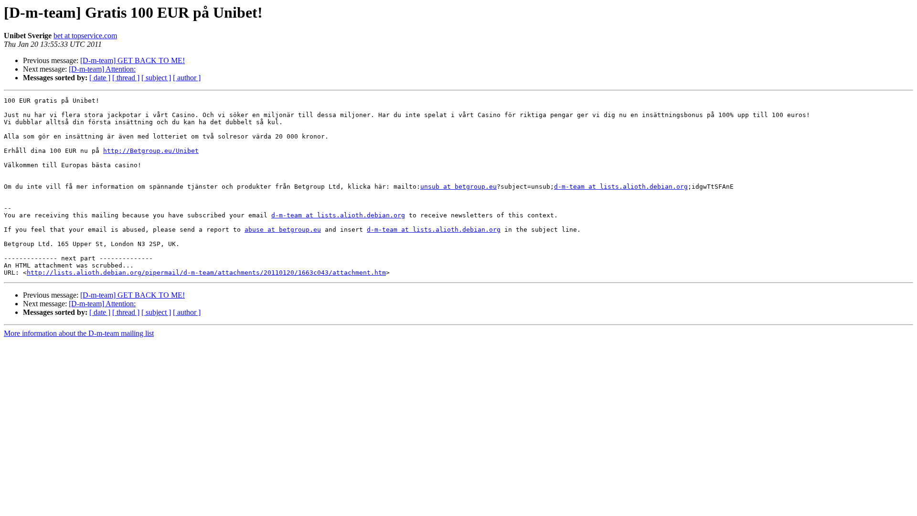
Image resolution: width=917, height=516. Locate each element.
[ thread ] (125, 78)
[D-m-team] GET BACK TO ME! (132, 60)
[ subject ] (156, 78)
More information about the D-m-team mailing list (79, 333)
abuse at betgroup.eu (283, 229)
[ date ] (99, 78)
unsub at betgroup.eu (458, 186)
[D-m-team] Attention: (102, 69)
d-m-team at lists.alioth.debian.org (621, 186)
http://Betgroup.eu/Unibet (151, 150)
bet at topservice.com (85, 36)
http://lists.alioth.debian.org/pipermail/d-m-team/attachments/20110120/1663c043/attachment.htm (206, 272)
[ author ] (187, 78)
